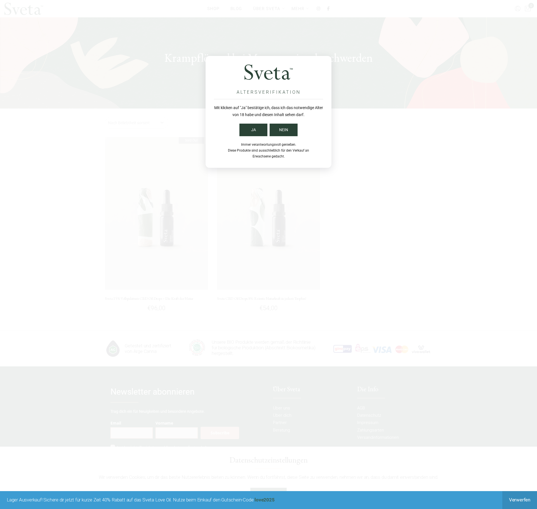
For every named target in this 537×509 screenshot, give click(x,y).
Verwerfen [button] (519, 500)
